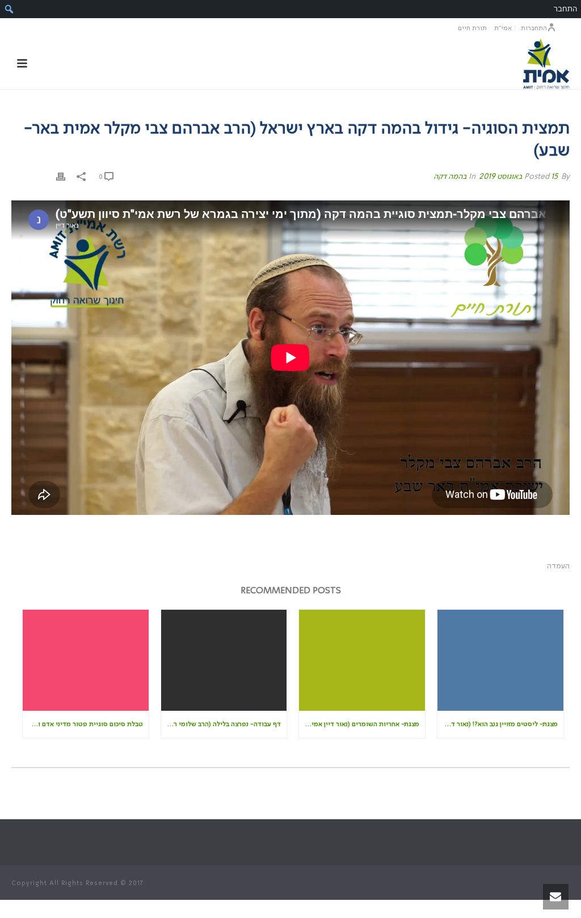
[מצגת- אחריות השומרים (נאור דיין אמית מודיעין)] (362, 660)
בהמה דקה (450, 177)
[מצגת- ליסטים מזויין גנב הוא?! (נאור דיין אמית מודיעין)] (500, 660)
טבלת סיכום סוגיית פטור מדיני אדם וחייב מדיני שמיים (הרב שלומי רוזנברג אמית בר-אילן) (83, 724)
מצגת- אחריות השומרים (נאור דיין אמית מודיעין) (359, 724)
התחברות (534, 28)
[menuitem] (9, 9)
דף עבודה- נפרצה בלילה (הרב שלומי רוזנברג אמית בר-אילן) (221, 724)
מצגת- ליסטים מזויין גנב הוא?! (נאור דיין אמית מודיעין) (497, 724)
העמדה (558, 566)
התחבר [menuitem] (565, 9)
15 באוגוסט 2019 (518, 177)
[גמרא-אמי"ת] (546, 63)
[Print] (60, 176)
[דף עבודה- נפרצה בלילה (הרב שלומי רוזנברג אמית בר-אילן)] (224, 660)
